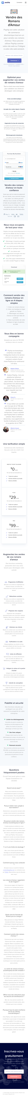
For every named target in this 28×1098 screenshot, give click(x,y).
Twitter (6, 872)
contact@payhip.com (8, 870)
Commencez (14, 1076)
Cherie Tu (13, 397)
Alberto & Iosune (15, 428)
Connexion (19, 2)
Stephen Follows (15, 368)
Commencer (13, 60)
